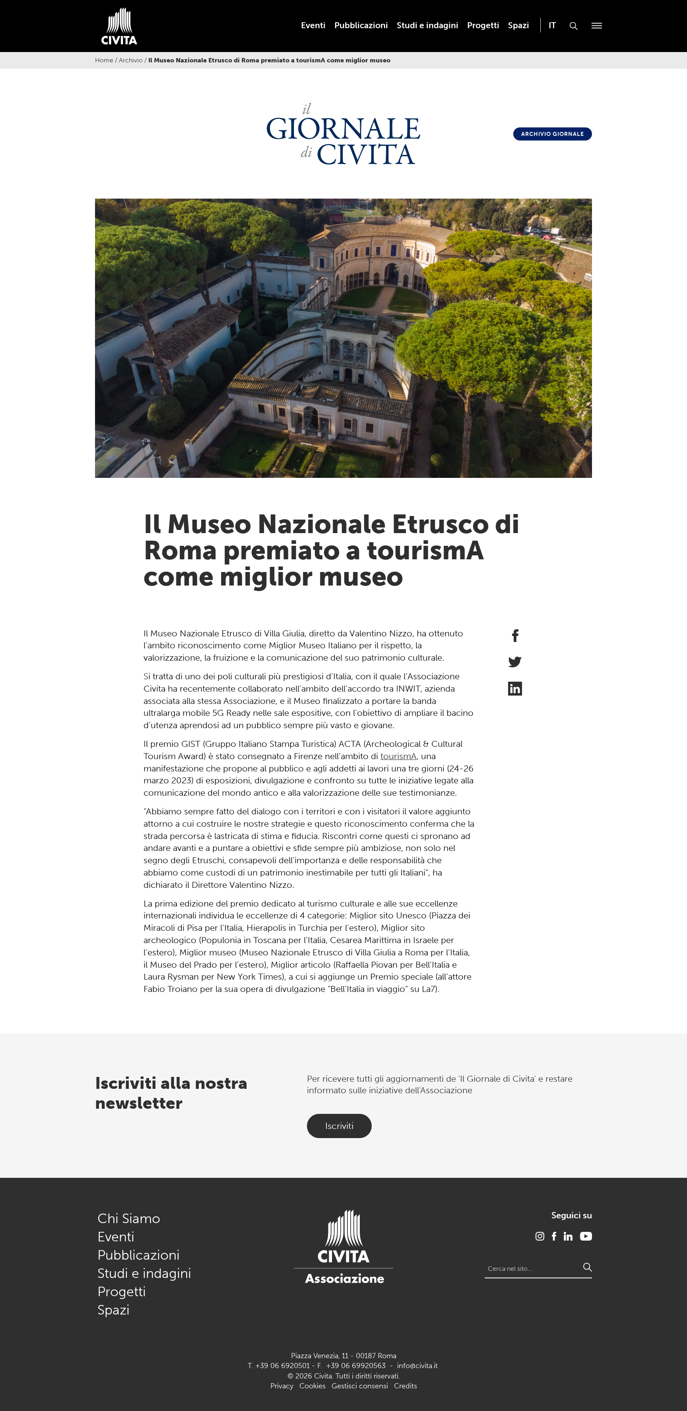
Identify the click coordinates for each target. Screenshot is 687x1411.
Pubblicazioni (361, 25)
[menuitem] (313, 25)
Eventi (313, 25)
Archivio (131, 60)
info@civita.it (417, 1365)
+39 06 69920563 (356, 1365)
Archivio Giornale (552, 134)
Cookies (312, 1386)
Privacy (281, 1386)
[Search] (587, 1267)
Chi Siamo (128, 1218)
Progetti (483, 25)
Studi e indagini (427, 25)
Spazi (518, 25)
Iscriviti (339, 1125)
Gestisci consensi (360, 1386)
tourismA (398, 756)
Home (104, 60)
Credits (405, 1386)
